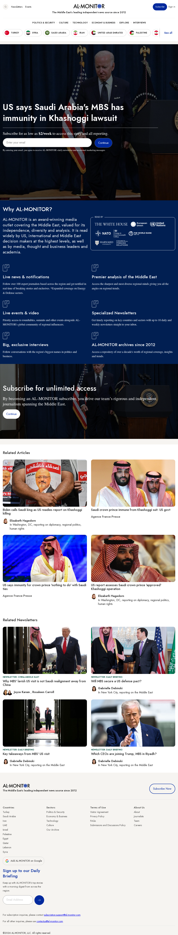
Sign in (171, 6)
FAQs (93, 821)
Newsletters (16, 6)
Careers (138, 825)
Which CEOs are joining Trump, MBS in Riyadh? (124, 754)
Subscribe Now (162, 789)
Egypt (5, 838)
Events (28, 6)
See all (168, 33)
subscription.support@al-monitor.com (62, 915)
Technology (80, 23)
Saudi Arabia (9, 816)
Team (136, 821)
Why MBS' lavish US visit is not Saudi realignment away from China (44, 683)
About (137, 812)
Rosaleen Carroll (43, 692)
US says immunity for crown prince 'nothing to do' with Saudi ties (44, 587)
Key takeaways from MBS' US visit (26, 754)
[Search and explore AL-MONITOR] (5, 7)
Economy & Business (103, 23)
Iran (5, 821)
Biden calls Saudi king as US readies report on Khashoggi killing (42, 512)
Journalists (139, 816)
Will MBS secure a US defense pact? (116, 681)
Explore (124, 23)
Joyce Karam (22, 692)
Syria (5, 852)
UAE (5, 825)
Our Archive (52, 829)
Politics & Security (43, 23)
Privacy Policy (97, 816)
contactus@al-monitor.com (50, 921)
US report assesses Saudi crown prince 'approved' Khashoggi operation (126, 587)
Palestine (7, 834)
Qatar (6, 843)
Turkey (6, 812)
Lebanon (7, 847)
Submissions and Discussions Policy (108, 825)
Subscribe (159, 6)
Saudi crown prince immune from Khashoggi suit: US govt (130, 510)
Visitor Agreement (99, 812)
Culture (63, 23)
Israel (5, 829)
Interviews (139, 23)
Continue (11, 414)
